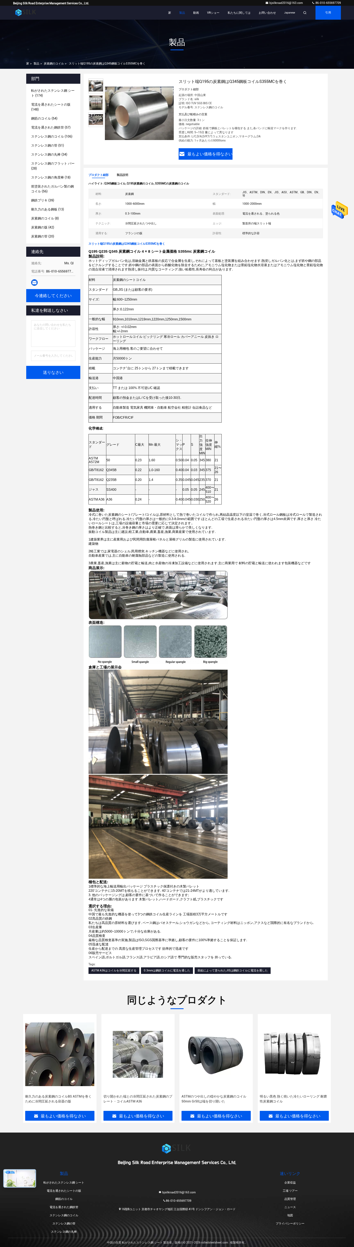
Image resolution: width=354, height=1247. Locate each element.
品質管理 (290, 1199)
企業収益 (290, 1182)
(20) (42, 236)
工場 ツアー (290, 1190)
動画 (196, 12)
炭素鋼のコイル (54, 63)
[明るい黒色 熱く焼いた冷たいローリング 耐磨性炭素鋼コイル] (294, 1054)
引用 (328, 12)
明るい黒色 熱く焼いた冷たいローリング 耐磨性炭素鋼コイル (293, 1098)
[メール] (34, 282)
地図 (290, 1215)
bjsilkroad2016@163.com (286, 3)
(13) (47, 209)
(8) (45, 218)
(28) (53, 166)
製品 (182, 12)
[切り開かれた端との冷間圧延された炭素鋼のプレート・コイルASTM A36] (138, 1054)
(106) (51, 136)
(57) (50, 127)
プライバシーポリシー (290, 1223)
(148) (50, 107)
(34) (49, 154)
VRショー (213, 12)
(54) (44, 118)
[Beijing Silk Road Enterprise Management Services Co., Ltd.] (26, 13)
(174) (53, 93)
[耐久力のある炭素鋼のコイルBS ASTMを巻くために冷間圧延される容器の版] (59, 1054)
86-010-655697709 (328, 3)
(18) (50, 177)
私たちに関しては (239, 12)
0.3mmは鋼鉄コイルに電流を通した (167, 970)
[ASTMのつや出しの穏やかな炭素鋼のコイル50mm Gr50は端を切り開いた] (216, 1054)
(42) (42, 227)
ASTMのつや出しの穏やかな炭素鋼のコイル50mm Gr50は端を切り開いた (214, 1098)
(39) (42, 200)
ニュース (290, 1207)
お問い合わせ (267, 12)
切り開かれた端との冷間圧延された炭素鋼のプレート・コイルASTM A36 (137, 1098)
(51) (47, 145)
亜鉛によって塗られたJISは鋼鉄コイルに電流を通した (232, 970)
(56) (52, 188)
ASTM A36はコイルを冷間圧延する (113, 970)
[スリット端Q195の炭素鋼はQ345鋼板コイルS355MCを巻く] (139, 113)
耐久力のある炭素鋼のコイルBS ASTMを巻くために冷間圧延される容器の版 (58, 1098)
